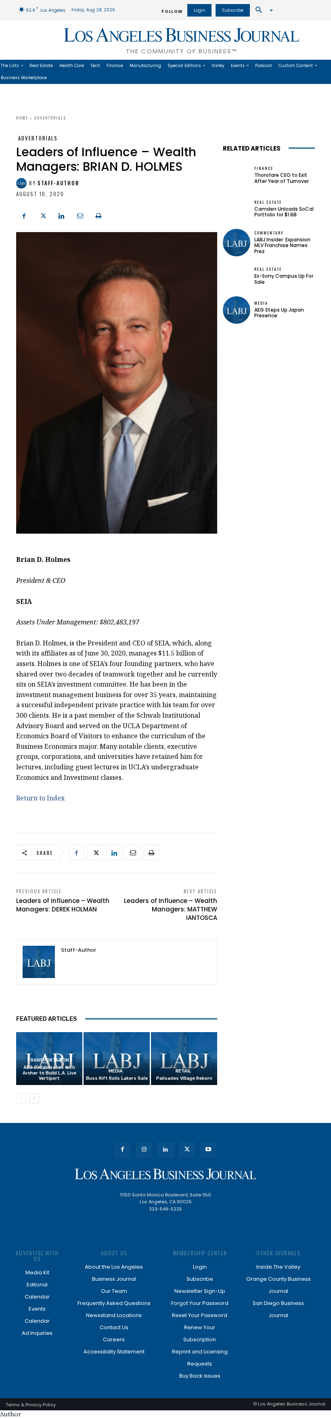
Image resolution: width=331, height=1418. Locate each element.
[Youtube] (208, 1150)
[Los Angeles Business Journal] (165, 1174)
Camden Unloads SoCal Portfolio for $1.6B (284, 211)
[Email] (80, 215)
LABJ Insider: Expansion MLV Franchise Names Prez (282, 245)
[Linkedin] (61, 215)
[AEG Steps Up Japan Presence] (236, 310)
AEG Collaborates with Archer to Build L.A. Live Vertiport (49, 1073)
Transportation (48, 1060)
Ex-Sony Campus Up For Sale (283, 278)
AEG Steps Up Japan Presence (279, 312)
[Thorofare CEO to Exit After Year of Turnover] (236, 175)
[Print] (98, 215)
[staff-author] (22, 183)
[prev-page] (21, 1098)
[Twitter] (43, 215)
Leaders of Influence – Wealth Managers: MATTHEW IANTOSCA (170, 909)
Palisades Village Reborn (184, 1078)
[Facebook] (24, 215)
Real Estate (268, 202)
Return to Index (40, 798)
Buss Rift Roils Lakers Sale (117, 1078)
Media (116, 1071)
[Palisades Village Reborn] (184, 1058)
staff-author (58, 183)
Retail (183, 1071)
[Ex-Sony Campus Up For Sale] (236, 276)
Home (22, 118)
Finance (263, 168)
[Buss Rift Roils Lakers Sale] (117, 1058)
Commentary (269, 233)
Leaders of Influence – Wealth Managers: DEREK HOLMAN (62, 904)
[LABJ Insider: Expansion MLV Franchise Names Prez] (236, 242)
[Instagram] (144, 1150)
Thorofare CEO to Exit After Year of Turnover (281, 178)
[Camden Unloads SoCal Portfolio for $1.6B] (236, 208)
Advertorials (50, 118)
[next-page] (34, 1098)
